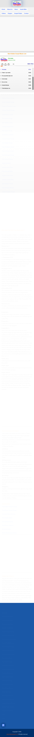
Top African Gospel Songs (9, 510)
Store (3, 714)
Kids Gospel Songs (7, 159)
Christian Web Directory (8, 514)
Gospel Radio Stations (8, 707)
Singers (10, 13)
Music (16, 9)
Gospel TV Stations (7, 710)
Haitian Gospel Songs (8, 98)
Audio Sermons (6, 163)
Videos (4, 13)
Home (3, 9)
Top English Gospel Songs (9, 506)
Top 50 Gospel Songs (8, 155)
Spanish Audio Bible (8, 179)
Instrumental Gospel (7, 114)
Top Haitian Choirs (7, 122)
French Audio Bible (7, 171)
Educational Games (7, 521)
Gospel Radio (18, 13)
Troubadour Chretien (8, 134)
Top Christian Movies (8, 187)
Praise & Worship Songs (9, 106)
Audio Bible (23, 9)
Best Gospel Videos (7, 183)
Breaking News (6, 529)
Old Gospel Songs (7, 130)
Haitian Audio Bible (7, 167)
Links (3, 718)
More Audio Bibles (7, 518)
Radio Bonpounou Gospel (9, 533)
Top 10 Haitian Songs (8, 147)
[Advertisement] (17, 34)
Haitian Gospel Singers (8, 191)
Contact (26, 13)
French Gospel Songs (8, 102)
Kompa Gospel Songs (8, 139)
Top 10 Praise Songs (8, 151)
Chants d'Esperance (7, 126)
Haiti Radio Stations (7, 525)
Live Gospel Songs (7, 143)
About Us (9, 9)
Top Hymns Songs (7, 118)
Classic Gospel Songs (8, 110)
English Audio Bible (7, 175)
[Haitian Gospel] (17, 3)
